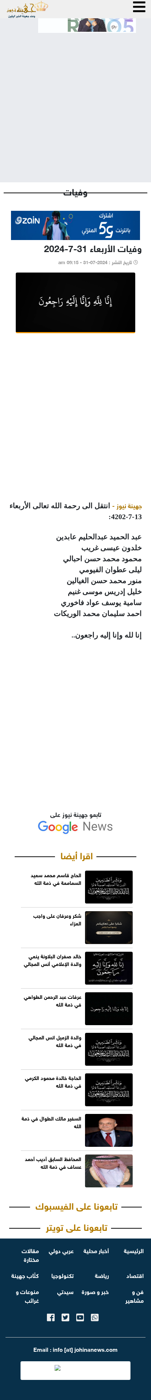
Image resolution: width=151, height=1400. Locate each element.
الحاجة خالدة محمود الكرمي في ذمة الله (53, 1081)
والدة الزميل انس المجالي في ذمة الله (55, 1040)
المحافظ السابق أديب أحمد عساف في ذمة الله (53, 1162)
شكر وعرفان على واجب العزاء (57, 918)
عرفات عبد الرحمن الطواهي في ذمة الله (52, 1000)
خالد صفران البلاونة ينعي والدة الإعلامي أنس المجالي (52, 959)
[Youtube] (80, 1316)
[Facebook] (51, 1316)
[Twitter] (65, 1316)
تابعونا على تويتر (76, 1226)
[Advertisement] (75, 101)
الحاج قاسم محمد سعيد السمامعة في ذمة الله (56, 878)
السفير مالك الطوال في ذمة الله (51, 1121)
